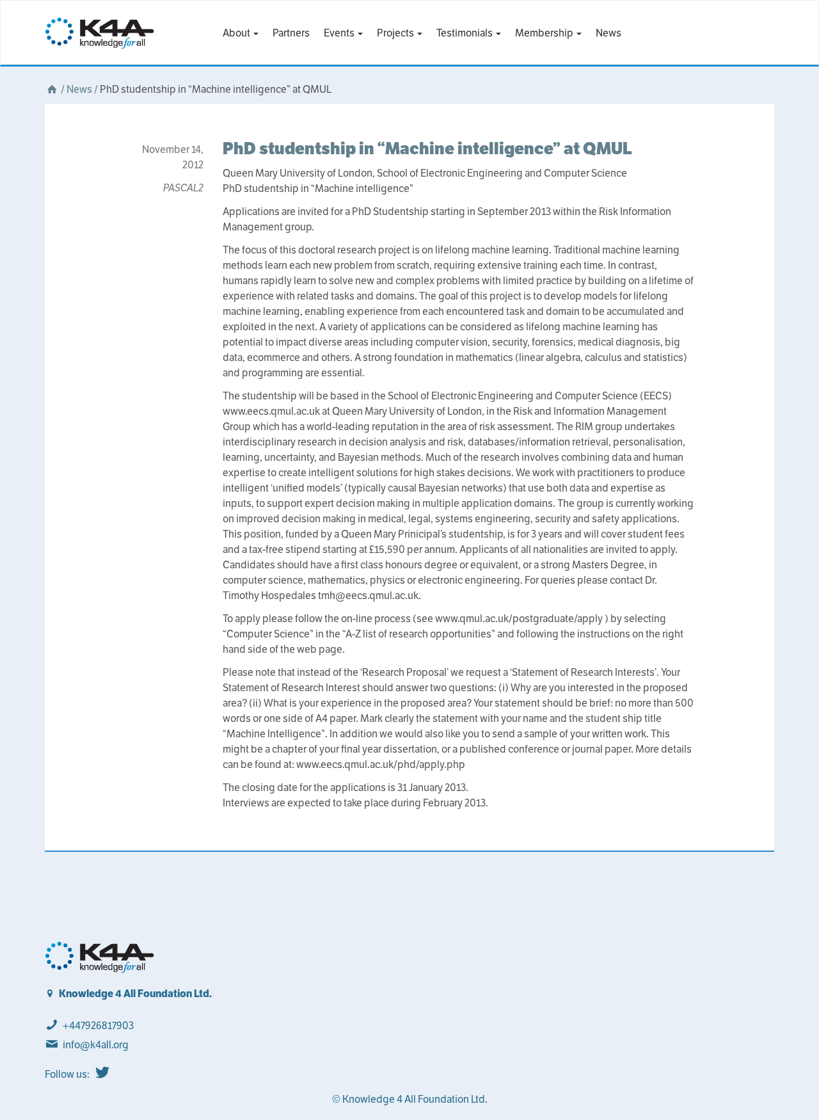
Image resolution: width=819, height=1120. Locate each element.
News (608, 33)
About (237, 33)
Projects (396, 33)
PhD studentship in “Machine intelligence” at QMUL (427, 148)
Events (340, 33)
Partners (291, 33)
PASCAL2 (183, 188)
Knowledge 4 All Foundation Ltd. (135, 993)
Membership (545, 33)
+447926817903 (98, 1025)
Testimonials (465, 33)
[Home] (52, 89)
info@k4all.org (96, 1045)
